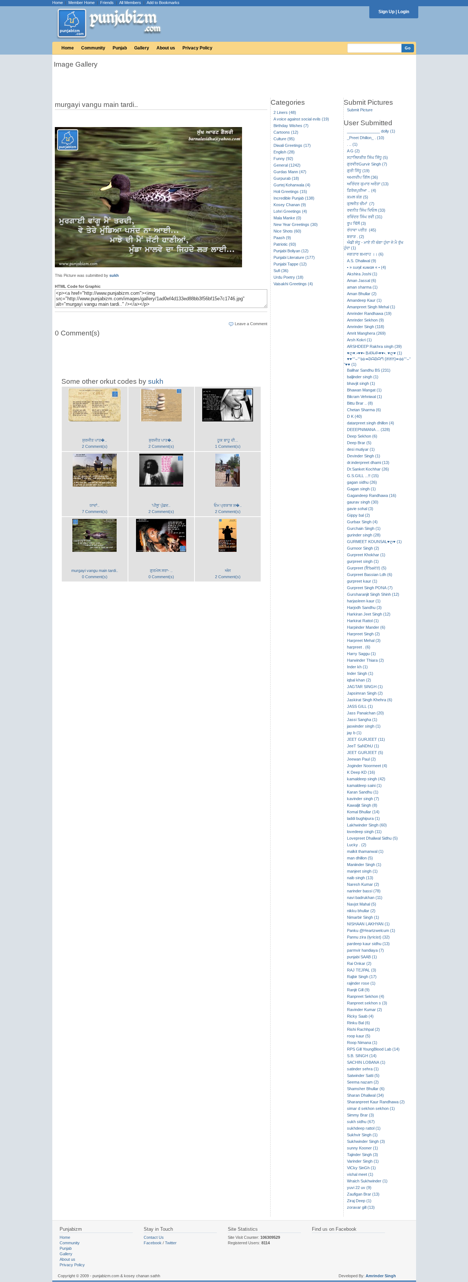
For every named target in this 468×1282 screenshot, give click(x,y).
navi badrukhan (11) (364, 897)
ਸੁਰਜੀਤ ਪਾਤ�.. (94, 440)
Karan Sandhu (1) (362, 792)
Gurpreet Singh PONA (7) (370, 588)
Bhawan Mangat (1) (364, 390)
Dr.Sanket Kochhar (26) (368, 469)
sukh (114, 275)
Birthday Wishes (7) (291, 125)
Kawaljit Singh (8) (362, 805)
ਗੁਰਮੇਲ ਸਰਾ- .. (161, 570)
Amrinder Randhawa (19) (369, 313)
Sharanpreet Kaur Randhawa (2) (376, 1102)
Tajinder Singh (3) (362, 1154)
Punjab (120, 48)
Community (93, 48)
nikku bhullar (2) (361, 910)
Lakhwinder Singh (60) (367, 825)
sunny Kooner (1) (362, 1148)
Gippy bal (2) (358, 515)
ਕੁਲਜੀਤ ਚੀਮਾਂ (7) (360, 203)
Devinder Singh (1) (363, 456)
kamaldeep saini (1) (364, 785)
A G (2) (353, 151)
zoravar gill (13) (361, 1207)
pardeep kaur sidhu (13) (368, 943)
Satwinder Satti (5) (363, 1075)
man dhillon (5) (360, 858)
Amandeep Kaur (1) (364, 300)
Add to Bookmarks (163, 2)
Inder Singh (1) (360, 673)
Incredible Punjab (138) (293, 198)
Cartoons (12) (285, 132)
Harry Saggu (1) (361, 653)
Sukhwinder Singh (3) (366, 1141)
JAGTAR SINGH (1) (365, 686)
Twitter (171, 1243)
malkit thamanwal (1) (365, 851)
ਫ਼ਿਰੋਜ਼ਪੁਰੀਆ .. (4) (361, 190)
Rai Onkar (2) (359, 963)
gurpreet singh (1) (363, 561)
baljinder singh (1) (362, 377)
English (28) (284, 152)
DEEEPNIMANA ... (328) (368, 429)
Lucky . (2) (356, 845)
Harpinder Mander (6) (366, 627)
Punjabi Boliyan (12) (291, 251)
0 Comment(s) (94, 577)
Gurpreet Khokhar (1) (366, 555)
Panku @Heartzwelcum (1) (371, 930)
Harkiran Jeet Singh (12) (368, 614)
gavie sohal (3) (360, 508)
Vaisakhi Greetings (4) (293, 284)
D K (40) (354, 416)
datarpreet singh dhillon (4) (370, 423)
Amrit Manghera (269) (366, 333)
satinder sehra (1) (363, 1069)
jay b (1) (354, 733)
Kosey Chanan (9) (289, 204)
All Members (130, 2)
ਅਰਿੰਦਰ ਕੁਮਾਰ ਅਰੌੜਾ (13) (368, 184)
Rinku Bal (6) (358, 1023)
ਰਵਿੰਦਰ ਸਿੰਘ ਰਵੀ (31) (364, 217)
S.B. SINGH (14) (362, 1056)
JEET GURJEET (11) (366, 739)
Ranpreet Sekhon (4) (365, 996)
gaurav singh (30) (362, 502)
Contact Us (154, 1237)
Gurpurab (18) (286, 178)
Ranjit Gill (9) (358, 990)
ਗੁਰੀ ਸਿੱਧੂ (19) (358, 170)
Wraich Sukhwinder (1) (367, 1181)
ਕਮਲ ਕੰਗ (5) (357, 197)
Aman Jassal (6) (361, 280)
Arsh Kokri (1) (359, 340)
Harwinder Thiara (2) (365, 660)
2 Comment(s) (94, 446)
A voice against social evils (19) (301, 119)
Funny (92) (283, 158)
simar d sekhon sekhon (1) (371, 1108)
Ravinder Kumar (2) (364, 1009)
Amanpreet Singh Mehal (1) (371, 307)
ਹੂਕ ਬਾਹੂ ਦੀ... (227, 440)
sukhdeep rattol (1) (364, 1128)
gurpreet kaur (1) (362, 581)
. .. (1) (352, 144)
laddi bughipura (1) (363, 818)
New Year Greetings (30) (295, 224)
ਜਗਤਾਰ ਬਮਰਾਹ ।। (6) (365, 254)
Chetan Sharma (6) (364, 410)
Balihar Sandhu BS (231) (368, 370)
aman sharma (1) (362, 287)
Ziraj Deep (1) (359, 1201)
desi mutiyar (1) (361, 449)
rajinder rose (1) (361, 983)
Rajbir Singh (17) (362, 976)
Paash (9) (282, 237)
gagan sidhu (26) (362, 482)
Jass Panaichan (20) (365, 713)
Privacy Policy (197, 48)
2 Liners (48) (284, 112)
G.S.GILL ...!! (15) (363, 475)
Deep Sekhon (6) (362, 436)
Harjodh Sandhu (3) (364, 607)
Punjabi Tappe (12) (290, 264)
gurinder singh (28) (364, 535)
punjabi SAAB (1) (362, 957)
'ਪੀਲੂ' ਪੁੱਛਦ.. (161, 505)
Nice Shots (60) (287, 231)
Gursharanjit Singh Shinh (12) (373, 594)
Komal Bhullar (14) (363, 812)
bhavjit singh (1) (361, 383)
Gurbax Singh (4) (362, 522)
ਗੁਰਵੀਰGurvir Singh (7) (367, 164)
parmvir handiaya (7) (365, 950)
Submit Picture (360, 110)
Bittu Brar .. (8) (360, 403)
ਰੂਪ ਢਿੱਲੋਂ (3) (356, 223)
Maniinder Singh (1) (364, 864)
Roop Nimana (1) (362, 1042)
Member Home (81, 2)
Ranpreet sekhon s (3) (367, 1003)
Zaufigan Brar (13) (363, 1194)
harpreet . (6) (358, 647)
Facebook (153, 1243)
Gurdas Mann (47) (289, 172)
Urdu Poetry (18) (288, 277)
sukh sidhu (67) (361, 1121)
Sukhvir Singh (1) (362, 1135)
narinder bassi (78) (364, 891)
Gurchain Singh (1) (364, 528)
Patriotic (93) (284, 244)
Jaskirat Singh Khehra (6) (369, 700)
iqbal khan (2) (359, 680)
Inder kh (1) (357, 667)
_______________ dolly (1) (371, 131)
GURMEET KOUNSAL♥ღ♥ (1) (374, 541)
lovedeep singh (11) (364, 831)
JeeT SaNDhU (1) (363, 746)
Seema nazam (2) (363, 1082)
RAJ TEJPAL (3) (361, 970)
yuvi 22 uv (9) (359, 1187)
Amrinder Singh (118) (365, 326)
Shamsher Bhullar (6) (366, 1088)
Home (57, 2)
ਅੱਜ (228, 570)
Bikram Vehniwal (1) (364, 396)
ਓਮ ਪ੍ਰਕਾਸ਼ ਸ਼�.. (228, 505)
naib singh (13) (360, 878)
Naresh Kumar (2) (363, 884)
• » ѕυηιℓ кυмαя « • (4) (366, 267)
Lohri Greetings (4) (290, 211)
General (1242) (287, 165)
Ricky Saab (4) (360, 1016)
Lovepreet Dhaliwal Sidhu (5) (372, 838)
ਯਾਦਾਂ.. (94, 505)
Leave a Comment (251, 324)
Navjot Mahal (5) (361, 904)
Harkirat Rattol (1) (363, 620)
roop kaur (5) (358, 1036)
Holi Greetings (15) (290, 191)
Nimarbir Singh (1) (363, 917)
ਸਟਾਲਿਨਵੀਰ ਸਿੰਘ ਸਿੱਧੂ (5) (367, 157)
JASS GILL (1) (360, 706)
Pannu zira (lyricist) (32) (368, 937)
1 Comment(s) (228, 446)
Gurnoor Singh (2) (363, 548)
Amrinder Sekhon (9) (365, 320)
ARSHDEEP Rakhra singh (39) (374, 346)
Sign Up (386, 11)
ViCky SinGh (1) (361, 1168)
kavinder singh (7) (363, 798)
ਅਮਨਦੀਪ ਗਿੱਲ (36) (362, 177)
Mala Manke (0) (287, 218)
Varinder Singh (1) (363, 1161)
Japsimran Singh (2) (365, 693)
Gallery (141, 48)
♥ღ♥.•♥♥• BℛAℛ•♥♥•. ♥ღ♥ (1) (374, 353)
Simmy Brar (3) (360, 1115)
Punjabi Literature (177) (294, 257)
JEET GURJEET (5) (365, 752)
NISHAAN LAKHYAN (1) (368, 924)
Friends (107, 2)
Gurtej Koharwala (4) (291, 185)
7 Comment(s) (94, 511)
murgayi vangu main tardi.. (94, 570)
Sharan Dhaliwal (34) (365, 1095)
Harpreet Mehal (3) (364, 640)
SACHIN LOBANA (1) (366, 1062)
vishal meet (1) (360, 1174)
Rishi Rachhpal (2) (363, 1029)
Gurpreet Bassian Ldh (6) (369, 574)
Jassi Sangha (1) (362, 719)
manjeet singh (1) (362, 871)
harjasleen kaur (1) (364, 601)
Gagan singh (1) (361, 489)
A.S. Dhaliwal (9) (361, 261)
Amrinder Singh (381, 1276)
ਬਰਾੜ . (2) (355, 236)
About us (165, 48)
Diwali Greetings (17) (292, 145)
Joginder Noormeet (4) (367, 765)
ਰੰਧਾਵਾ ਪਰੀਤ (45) (361, 230)
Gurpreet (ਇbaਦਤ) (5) (366, 568)
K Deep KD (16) (361, 772)
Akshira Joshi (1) (362, 274)
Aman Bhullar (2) (362, 293)
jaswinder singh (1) (364, 726)
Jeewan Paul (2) (361, 759)
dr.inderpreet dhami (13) (368, 462)
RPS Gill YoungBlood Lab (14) (373, 1049)
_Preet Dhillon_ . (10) (365, 137)
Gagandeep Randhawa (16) (371, 495)
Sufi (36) (280, 270)
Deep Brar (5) (359, 443)
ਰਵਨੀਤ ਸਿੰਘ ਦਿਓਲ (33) (366, 210)
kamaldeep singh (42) (366, 779)
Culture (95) (284, 139)
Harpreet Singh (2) (363, 634)
